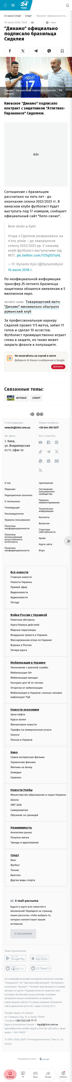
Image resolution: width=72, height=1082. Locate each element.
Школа (15, 799)
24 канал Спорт (13, 16)
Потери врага (19, 650)
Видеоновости (19, 592)
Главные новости (21, 577)
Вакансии (44, 523)
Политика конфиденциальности (17, 527)
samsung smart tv (41, 968)
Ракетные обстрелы (23, 619)
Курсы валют (18, 719)
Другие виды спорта (23, 880)
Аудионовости (19, 597)
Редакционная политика (18, 495)
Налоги (15, 734)
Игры (42, 550)
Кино (14, 752)
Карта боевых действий (25, 625)
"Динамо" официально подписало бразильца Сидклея (51, 16)
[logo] (24, 5)
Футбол (15, 865)
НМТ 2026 (16, 805)
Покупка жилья (20, 837)
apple (41, 958)
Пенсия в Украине (21, 739)
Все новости (19, 572)
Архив (42, 538)
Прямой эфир (19, 587)
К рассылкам (23, 933)
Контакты (44, 517)
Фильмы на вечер (21, 767)
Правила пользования (17, 520)
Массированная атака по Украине (31, 640)
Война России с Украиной (29, 615)
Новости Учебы (21, 790)
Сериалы (16, 777)
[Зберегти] (62, 51)
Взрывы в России (21, 645)
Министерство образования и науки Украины (38, 794)
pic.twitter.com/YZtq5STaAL (39, 255)
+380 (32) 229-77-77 (26, 1020)
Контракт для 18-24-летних (27, 682)
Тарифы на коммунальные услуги (31, 729)
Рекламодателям (14, 514)
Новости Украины (21, 582)
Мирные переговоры (23, 630)
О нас (8, 483)
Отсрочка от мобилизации (27, 687)
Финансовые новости (24, 724)
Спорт (28, 16)
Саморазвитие (19, 810)
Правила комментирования (49, 501)
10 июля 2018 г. (20, 270)
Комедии (16, 772)
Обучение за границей (24, 815)
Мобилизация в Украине (28, 663)
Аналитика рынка (21, 832)
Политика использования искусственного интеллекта (13, 538)
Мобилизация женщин (24, 677)
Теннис (15, 870)
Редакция (10, 489)
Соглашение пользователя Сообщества (47, 491)
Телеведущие (12, 508)
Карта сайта (45, 544)
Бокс (13, 860)
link (40, 442)
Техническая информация (46, 510)
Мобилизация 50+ (21, 672)
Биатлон (16, 875)
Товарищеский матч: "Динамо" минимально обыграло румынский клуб (32, 307)
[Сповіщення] (67, 5)
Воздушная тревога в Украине (29, 635)
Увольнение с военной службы (29, 667)
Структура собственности (47, 531)
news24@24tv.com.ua (17, 427)
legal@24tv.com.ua (47, 1024)
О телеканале (12, 501)
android (15, 958)
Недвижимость (21, 827)
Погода (15, 602)
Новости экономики (25, 709)
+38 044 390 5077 (49, 427)
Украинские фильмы (23, 762)
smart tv (15, 968)
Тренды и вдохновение (25, 842)
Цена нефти (18, 714)
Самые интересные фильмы (27, 757)
